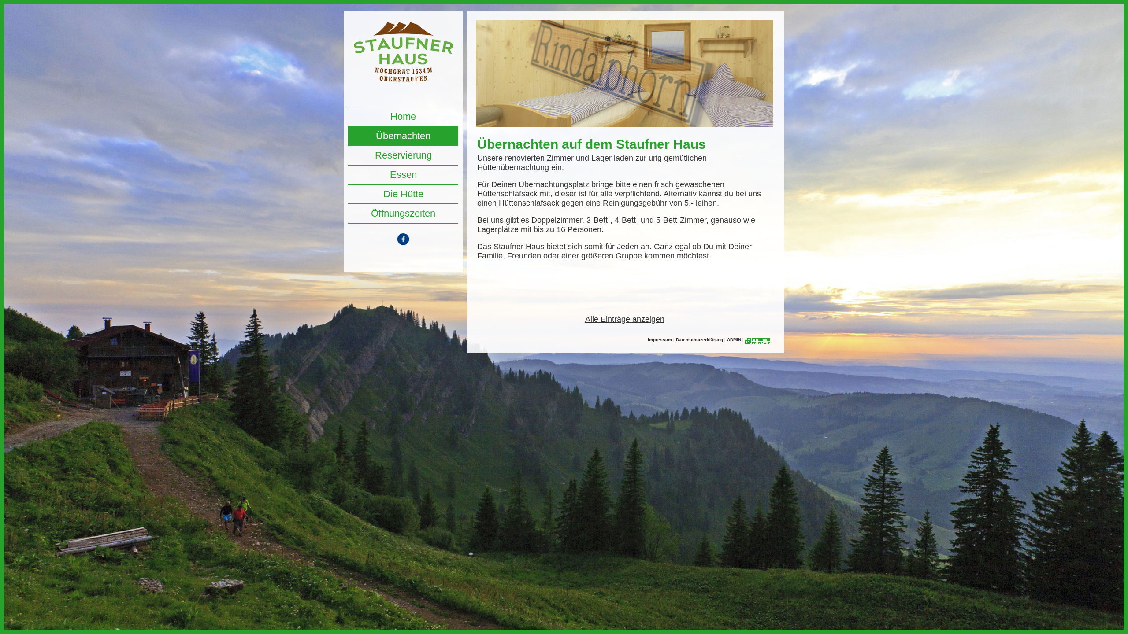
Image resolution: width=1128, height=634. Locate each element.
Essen (403, 174)
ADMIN (734, 339)
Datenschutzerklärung (699, 339)
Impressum (660, 339)
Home (403, 116)
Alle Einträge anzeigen (624, 319)
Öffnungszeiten (403, 213)
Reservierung (403, 155)
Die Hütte (403, 193)
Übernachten (403, 135)
